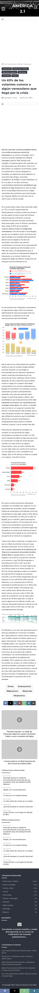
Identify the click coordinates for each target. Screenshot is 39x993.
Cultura (5, 891)
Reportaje (28, 691)
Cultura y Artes (8, 888)
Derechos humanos (9, 72)
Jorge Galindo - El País (10, 98)
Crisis (11, 686)
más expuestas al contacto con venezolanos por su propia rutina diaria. (19, 402)
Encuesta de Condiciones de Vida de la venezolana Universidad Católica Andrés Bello (19, 552)
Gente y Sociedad (9, 885)
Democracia (27, 64)
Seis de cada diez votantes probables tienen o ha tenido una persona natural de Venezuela (19, 152)
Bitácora (6, 912)
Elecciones (22, 72)
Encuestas (6, 75)
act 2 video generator (9, 974)
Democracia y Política (15, 64)
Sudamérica (20, 696)
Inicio (5, 64)
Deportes (6, 902)
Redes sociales (8, 905)
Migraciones (13, 691)
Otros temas (7, 895)
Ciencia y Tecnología (10, 898)
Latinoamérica (25, 686)
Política (15, 75)
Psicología (6, 909)
